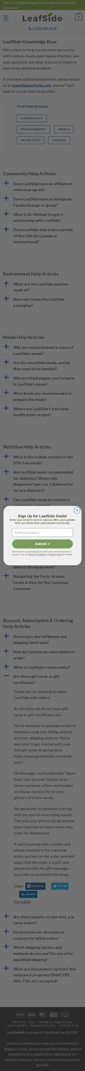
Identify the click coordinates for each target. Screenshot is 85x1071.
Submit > (42, 544)
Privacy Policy (55, 554)
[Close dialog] (77, 510)
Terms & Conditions (37, 554)
